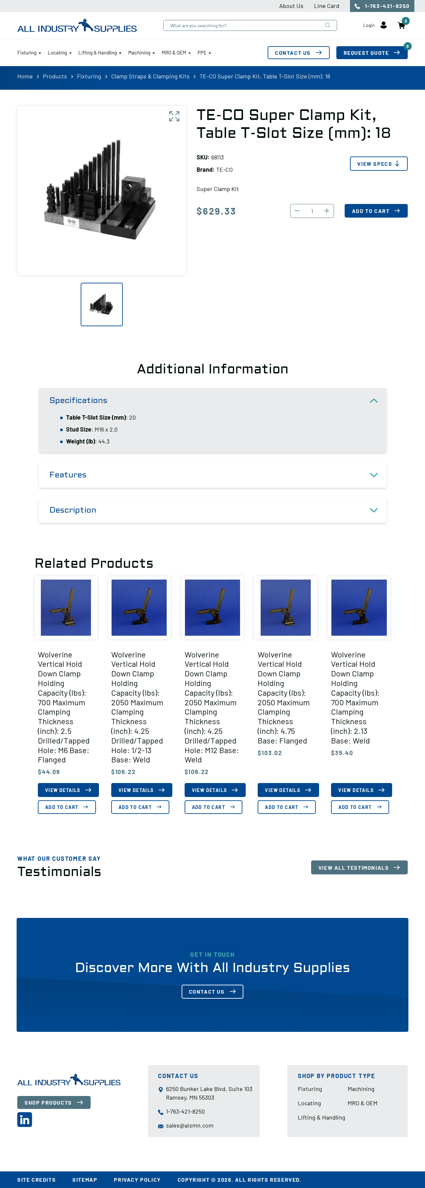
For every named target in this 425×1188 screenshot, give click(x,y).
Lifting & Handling (97, 52)
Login (369, 25)
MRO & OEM (174, 52)
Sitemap (84, 1179)
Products (55, 76)
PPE (202, 52)
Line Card (326, 5)
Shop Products (48, 1102)
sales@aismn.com (189, 1125)
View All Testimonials (353, 867)
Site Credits (36, 1179)
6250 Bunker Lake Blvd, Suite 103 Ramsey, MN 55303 (209, 1093)
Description (72, 510)
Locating (57, 52)
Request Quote (376, 51)
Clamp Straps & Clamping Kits (150, 76)
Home (25, 76)
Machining (139, 52)
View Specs (374, 163)
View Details (62, 790)
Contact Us (293, 53)
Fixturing (27, 52)
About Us (291, 5)
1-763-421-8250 (386, 6)
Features (67, 475)
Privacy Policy (137, 1179)
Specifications (78, 400)
